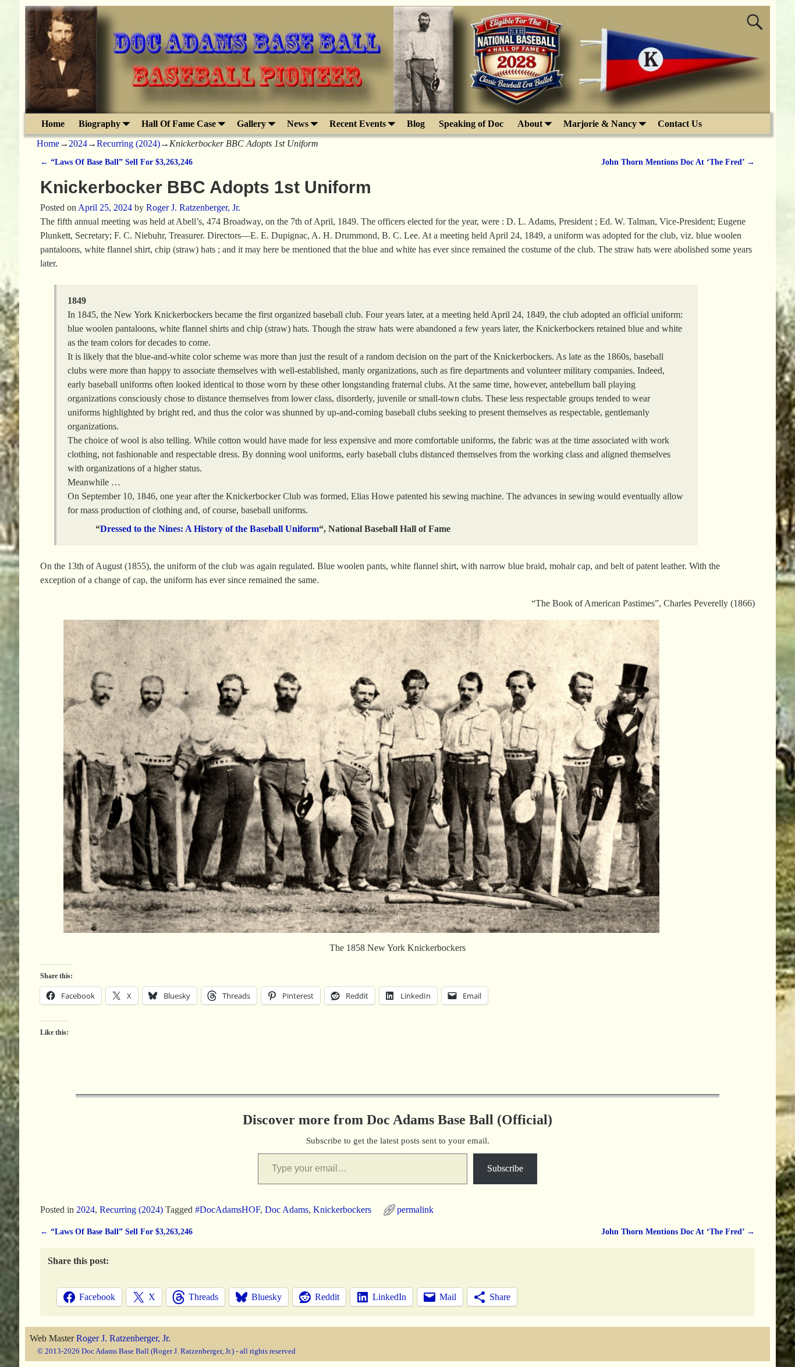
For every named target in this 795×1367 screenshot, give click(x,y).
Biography (99, 124)
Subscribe (505, 1168)
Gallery (251, 124)
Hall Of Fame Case (178, 124)
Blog (416, 124)
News (297, 124)
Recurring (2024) (128, 143)
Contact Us (680, 124)
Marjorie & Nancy (600, 124)
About (529, 124)
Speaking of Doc (471, 124)
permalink (415, 1210)
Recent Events (357, 124)
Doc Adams (286, 1210)
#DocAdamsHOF (227, 1210)
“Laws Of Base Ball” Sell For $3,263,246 (116, 161)
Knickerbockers (342, 1210)
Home (53, 124)
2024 (78, 143)
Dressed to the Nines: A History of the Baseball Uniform (209, 529)
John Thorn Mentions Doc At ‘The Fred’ (678, 161)
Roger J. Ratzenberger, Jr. (123, 1338)
